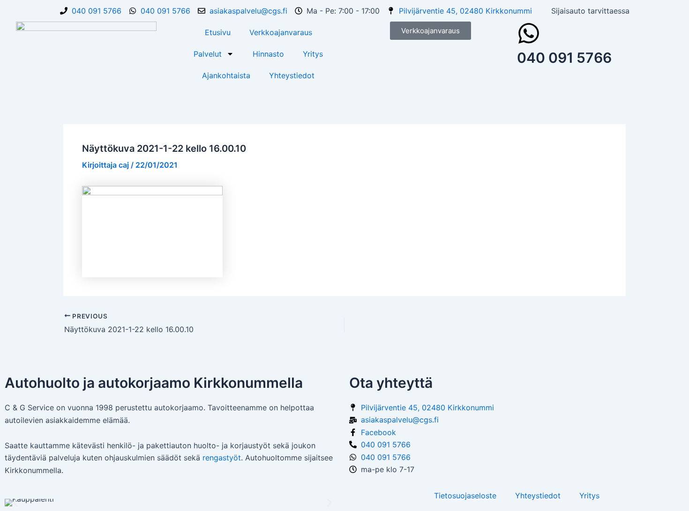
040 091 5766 (564, 57)
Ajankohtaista (226, 75)
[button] (15, 503)
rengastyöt (221, 457)
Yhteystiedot (292, 75)
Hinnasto (268, 54)
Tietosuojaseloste (465, 495)
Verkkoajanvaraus (280, 32)
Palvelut (208, 54)
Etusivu (218, 32)
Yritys (313, 54)
